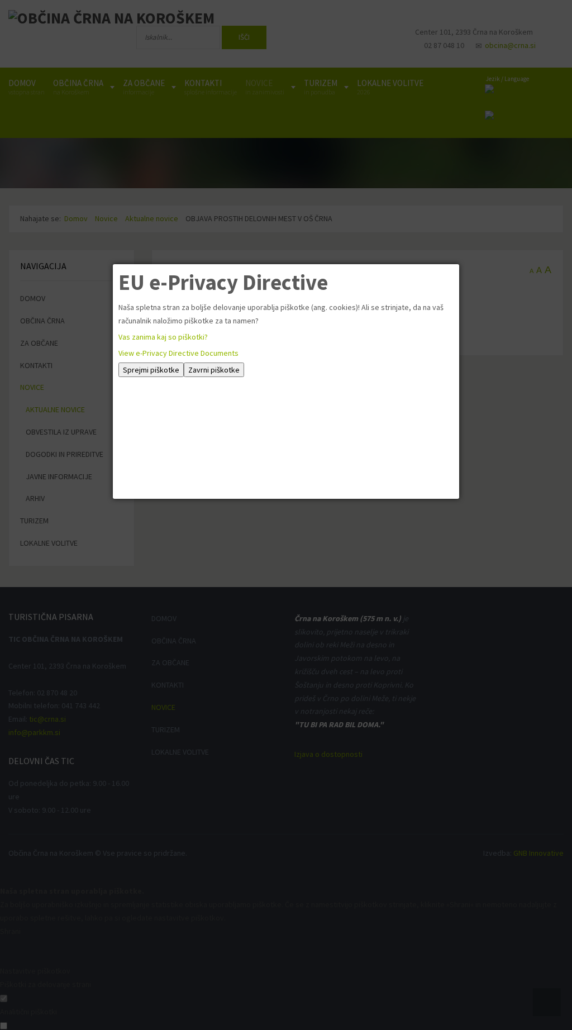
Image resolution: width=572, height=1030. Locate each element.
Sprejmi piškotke (151, 370)
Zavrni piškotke (214, 370)
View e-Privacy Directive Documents (178, 353)
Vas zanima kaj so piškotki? (163, 337)
